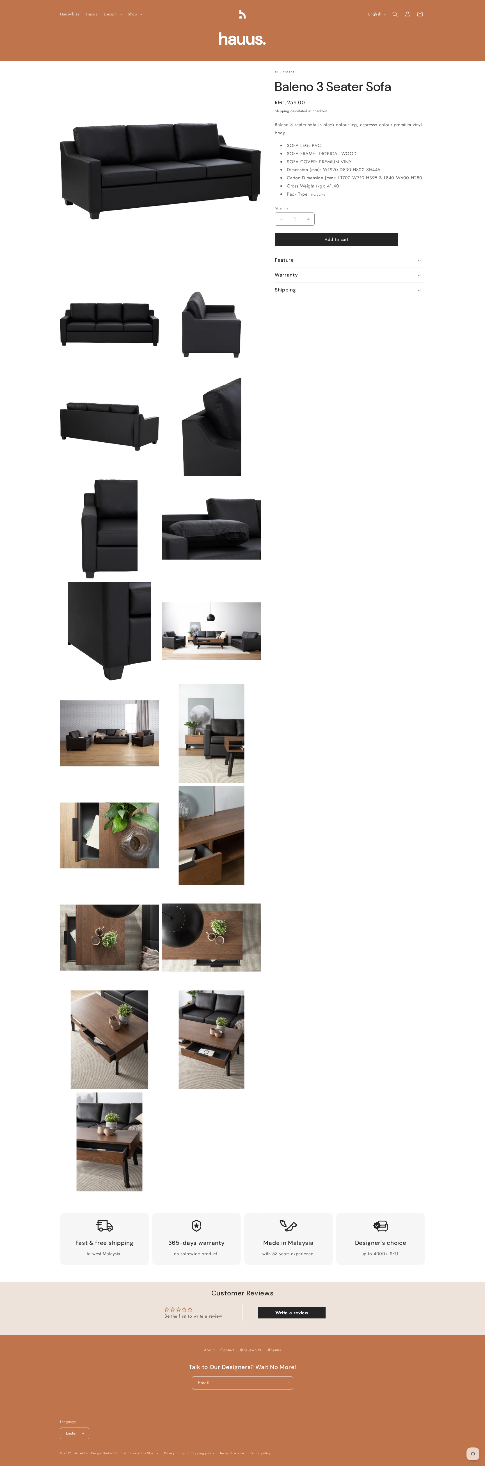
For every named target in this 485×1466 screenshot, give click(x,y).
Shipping (282, 111)
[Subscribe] (286, 1383)
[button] (112, 14)
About (209, 1350)
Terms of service (232, 1453)
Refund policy (260, 1453)
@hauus (274, 1350)
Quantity (281, 208)
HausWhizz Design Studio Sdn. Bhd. (100, 1453)
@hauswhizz (251, 1350)
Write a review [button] (291, 1313)
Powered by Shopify (143, 1453)
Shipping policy (202, 1453)
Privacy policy (174, 1453)
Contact (227, 1350)
